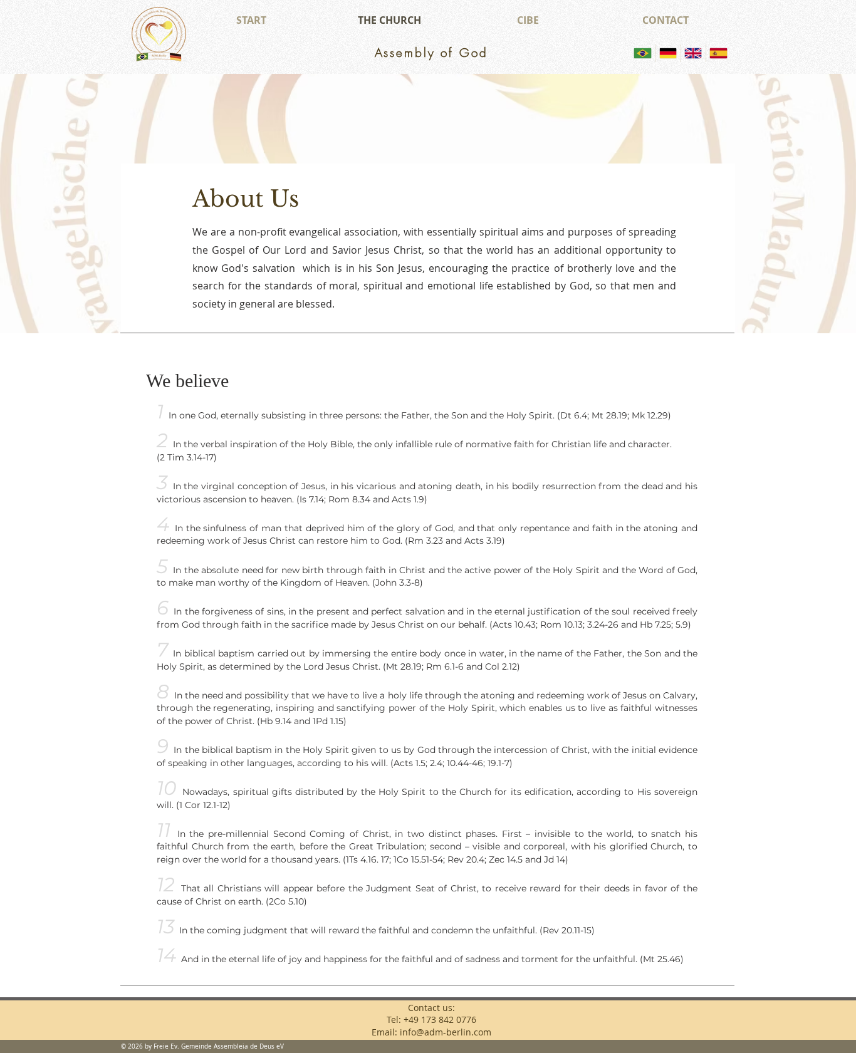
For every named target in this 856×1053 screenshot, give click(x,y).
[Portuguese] (642, 53)
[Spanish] (718, 53)
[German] (667, 53)
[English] (693, 53)
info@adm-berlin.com (445, 1032)
